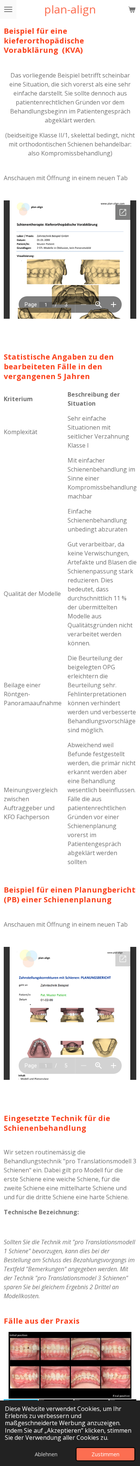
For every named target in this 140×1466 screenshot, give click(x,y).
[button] (130, 1339)
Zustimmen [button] (105, 1454)
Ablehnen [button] (46, 1454)
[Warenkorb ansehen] (132, 9)
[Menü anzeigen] (8, 9)
